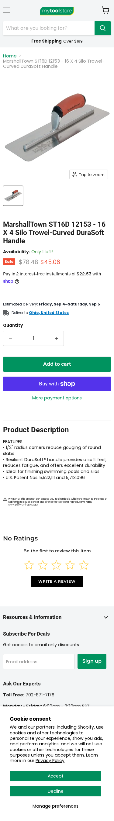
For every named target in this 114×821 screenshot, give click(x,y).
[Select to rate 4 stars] (70, 565)
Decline (56, 791)
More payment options (57, 397)
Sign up (92, 661)
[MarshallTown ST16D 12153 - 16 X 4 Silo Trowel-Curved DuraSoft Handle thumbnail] (13, 195)
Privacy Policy (50, 760)
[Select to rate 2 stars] (42, 565)
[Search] (103, 28)
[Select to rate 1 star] (29, 565)
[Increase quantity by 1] (56, 338)
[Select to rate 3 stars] (56, 565)
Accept (56, 776)
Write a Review (57, 581)
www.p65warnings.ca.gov (23, 504)
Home (10, 55)
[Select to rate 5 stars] (84, 565)
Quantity (13, 325)
